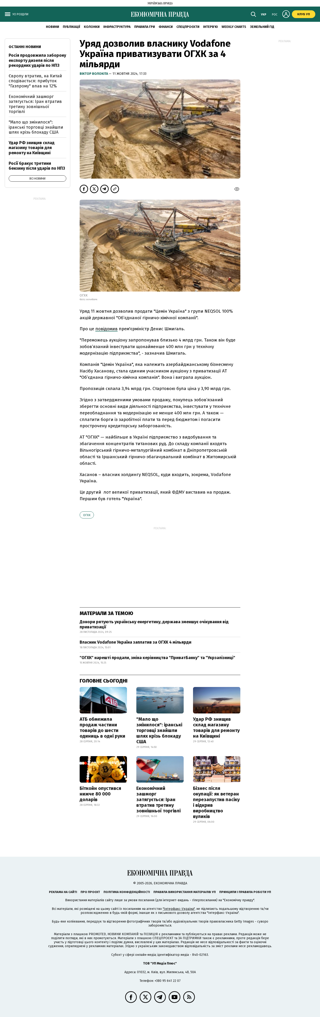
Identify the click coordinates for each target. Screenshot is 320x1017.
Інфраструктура (116, 27)
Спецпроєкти (187, 27)
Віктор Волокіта (94, 74)
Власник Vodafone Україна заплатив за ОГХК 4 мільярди (135, 642)
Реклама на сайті (63, 892)
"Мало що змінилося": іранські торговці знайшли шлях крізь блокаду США (159, 730)
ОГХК (86, 515)
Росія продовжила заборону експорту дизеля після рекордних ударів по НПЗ (37, 60)
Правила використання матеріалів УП (184, 892)
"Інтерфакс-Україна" (179, 909)
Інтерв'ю (210, 27)
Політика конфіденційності (127, 892)
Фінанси (166, 27)
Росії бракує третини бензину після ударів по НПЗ (37, 166)
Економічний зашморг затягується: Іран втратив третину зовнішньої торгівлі (158, 799)
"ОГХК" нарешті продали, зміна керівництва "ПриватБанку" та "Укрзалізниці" (157, 657)
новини (52, 27)
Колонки (92, 27)
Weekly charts (234, 27)
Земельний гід (262, 27)
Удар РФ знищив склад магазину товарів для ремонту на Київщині (216, 727)
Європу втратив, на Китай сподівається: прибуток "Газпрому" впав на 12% (35, 81)
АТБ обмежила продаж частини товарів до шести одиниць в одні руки (102, 727)
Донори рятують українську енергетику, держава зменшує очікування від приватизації (154, 624)
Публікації (71, 27)
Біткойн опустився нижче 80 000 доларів (100, 793)
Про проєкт (90, 892)
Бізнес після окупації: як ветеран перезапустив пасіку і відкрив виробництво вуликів (216, 802)
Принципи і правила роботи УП (245, 892)
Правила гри (144, 27)
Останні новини (25, 47)
